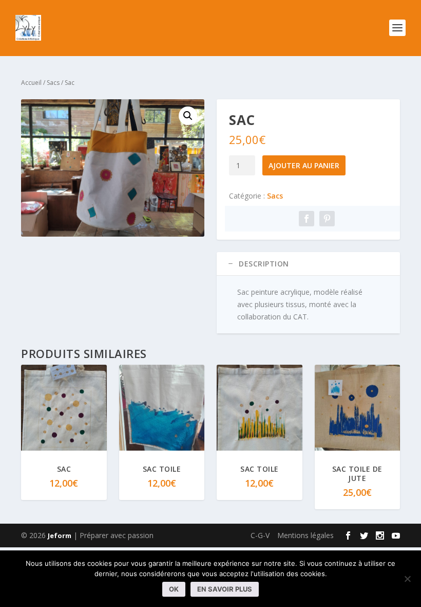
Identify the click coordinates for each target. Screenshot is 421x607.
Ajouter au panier (304, 165)
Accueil (31, 82)
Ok (174, 589)
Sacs (53, 82)
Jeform (59, 535)
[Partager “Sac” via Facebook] (306, 218)
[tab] (308, 264)
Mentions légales (305, 535)
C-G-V (260, 535)
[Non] (407, 579)
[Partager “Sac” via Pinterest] (327, 218)
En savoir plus (224, 589)
